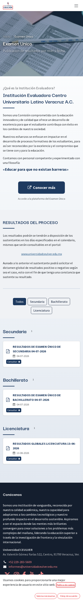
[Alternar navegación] (76, 6)
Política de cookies (66, 584)
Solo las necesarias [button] (45, 596)
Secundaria (37, 301)
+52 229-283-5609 (20, 562)
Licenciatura (41, 310)
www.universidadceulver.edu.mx (41, 254)
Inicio (6, 36)
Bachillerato (59, 301)
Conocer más (44, 187)
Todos (19, 301)
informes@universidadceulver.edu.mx (32, 566)
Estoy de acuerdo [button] (68, 596)
